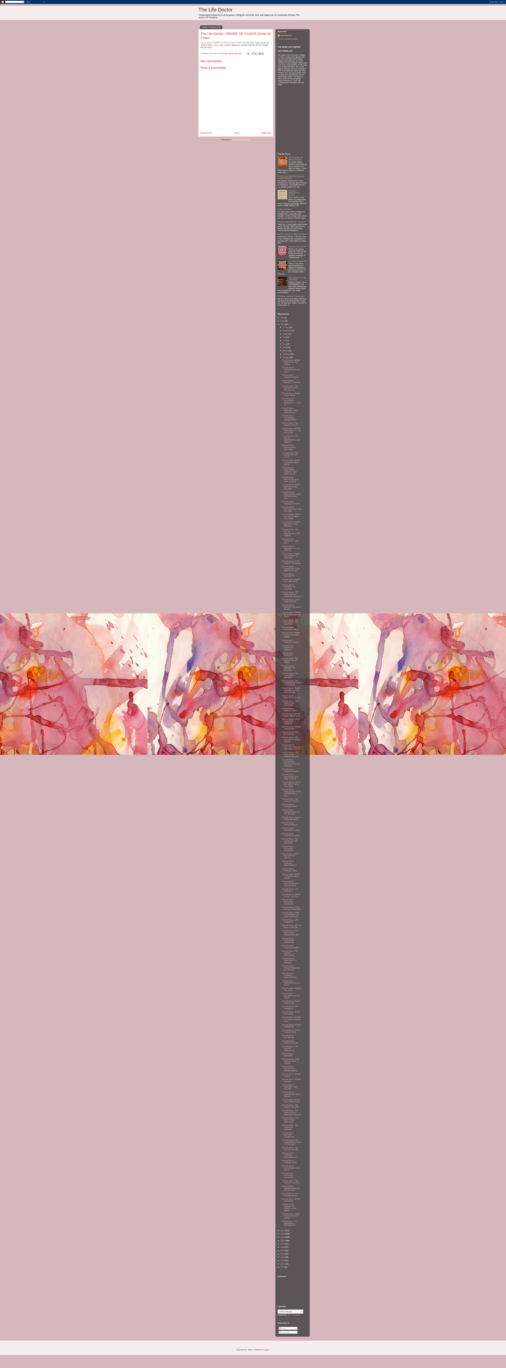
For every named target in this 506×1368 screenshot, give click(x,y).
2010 (282, 1267)
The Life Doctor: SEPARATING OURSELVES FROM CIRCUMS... (291, 763)
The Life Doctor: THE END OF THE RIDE (290, 1106)
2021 (282, 1231)
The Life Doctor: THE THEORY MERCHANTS (290, 953)
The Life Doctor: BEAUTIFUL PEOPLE (291, 697)
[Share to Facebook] (260, 53)
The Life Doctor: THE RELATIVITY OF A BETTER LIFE (290, 388)
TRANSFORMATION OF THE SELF (291, 222)
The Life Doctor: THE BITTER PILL (290, 733)
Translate (296, 1315)
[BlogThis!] (255, 53)
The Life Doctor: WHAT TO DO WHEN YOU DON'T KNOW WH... (291, 915)
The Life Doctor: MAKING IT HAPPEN (291, 382)
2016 (282, 1247)
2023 (282, 321)
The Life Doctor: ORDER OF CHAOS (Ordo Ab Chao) (221, 43)
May (284, 344)
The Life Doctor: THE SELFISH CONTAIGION (290, 1048)
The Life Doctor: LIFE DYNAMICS (290, 921)
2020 (282, 1234)
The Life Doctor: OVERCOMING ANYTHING (289, 448)
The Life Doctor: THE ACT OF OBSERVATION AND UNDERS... (291, 439)
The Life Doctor (215, 10)
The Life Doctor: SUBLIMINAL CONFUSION (288, 940)
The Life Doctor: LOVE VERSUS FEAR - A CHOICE (290, 1061)
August (285, 334)
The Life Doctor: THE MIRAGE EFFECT (290, 424)
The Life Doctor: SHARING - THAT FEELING (290, 1087)
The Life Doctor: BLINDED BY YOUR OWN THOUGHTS (291, 569)
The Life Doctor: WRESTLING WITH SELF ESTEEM (290, 479)
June (285, 341)
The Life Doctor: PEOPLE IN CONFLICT (288, 648)
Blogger (266, 1350)
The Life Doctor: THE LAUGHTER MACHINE (290, 675)
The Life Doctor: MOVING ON (288, 1037)
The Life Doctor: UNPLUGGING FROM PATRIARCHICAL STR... (291, 495)
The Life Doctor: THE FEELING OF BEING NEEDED (291, 740)
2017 (282, 1244)
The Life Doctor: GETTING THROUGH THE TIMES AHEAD (291, 747)
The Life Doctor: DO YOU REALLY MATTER (291, 926)
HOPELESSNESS (285, 209)
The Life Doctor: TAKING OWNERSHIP (291, 728)
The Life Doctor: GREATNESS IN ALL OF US (291, 370)
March (285, 351)
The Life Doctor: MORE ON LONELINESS (291, 581)
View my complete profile (287, 39)
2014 (282, 1254)
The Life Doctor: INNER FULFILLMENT (291, 394)
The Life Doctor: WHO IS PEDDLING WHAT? (291, 818)
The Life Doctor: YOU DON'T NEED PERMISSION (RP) (290, 755)
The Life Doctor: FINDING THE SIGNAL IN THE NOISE (289, 1207)
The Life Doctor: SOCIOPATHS (288, 575)
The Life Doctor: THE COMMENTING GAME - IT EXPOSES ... (291, 683)
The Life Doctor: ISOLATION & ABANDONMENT (289, 418)
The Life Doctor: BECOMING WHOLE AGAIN (291, 996)
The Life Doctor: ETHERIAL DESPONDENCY (289, 863)
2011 (282, 1264)
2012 (282, 1261)
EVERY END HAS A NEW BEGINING (292, 234)
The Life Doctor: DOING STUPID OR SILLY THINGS (291, 362)
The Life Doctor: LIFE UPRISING (290, 890)
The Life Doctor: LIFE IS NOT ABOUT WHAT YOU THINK (291, 516)
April (284, 347)
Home (236, 133)
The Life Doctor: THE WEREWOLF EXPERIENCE (290, 1223)
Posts (283, 1328)
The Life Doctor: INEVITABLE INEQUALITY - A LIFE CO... (291, 402)
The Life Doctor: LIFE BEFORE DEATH (290, 1195)
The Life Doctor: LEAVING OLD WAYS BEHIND (291, 607)
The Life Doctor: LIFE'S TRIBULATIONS (291, 601)
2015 (282, 1251)
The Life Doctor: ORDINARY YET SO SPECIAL (291, 548)
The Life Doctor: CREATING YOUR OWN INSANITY (290, 410)
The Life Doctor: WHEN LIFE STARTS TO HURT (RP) (291, 556)
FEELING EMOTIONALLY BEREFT (294, 193)
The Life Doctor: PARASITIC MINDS (290, 628)
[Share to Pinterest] (262, 53)
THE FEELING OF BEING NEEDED (295, 159)
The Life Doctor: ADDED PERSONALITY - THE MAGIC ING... (291, 431)
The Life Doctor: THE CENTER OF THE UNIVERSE (290, 622)
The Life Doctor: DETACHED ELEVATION (288, 848)
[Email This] (252, 53)
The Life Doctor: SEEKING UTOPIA (290, 376)
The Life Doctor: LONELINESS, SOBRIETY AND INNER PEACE (289, 471)
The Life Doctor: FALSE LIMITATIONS (291, 1002)
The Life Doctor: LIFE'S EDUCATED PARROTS (291, 721)
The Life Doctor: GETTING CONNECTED (288, 1135)
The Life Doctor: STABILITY (288, 654)
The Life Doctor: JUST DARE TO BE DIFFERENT (290, 703)
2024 (282, 318)
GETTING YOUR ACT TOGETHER (291, 296)
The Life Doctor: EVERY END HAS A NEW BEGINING (291, 487)
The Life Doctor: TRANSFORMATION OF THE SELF (291, 812)
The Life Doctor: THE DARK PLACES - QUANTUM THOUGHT (291, 594)
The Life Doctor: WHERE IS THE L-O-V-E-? (291, 895)
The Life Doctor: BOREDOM (288, 1055)
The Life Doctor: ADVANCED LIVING (290, 829)
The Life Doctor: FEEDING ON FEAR (291, 503)
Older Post (266, 133)
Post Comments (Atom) (241, 140)
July (284, 337)
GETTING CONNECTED (297, 261)
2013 (282, 1257)
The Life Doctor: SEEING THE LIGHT (291, 989)
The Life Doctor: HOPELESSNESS (290, 710)
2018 (282, 1241)
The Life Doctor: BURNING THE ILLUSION (289, 587)
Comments (285, 1332)
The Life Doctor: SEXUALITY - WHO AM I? (290, 541)
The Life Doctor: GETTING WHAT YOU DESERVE (291, 509)
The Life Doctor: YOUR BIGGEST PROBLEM (291, 562)
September (287, 331)
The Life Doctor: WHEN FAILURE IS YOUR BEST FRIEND (291, 690)
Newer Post (206, 133)
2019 (282, 1237)
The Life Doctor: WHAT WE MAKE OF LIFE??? (291, 856)
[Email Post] (248, 53)
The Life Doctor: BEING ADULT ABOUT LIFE (291, 715)
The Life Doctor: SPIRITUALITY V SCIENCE (289, 961)
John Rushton (286, 35)
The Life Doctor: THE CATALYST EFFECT (291, 800)
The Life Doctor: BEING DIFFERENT (291, 1013)
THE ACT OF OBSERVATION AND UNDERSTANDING (291, 177)
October (286, 327)
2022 (282, 324)
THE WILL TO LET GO (297, 247)
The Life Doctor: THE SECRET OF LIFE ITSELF (290, 455)
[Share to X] (257, 53)
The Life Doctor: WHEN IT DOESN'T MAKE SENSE (291, 462)
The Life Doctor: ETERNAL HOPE (289, 806)
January (286, 357)
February (286, 354)
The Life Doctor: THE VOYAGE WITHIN (290, 1149)
